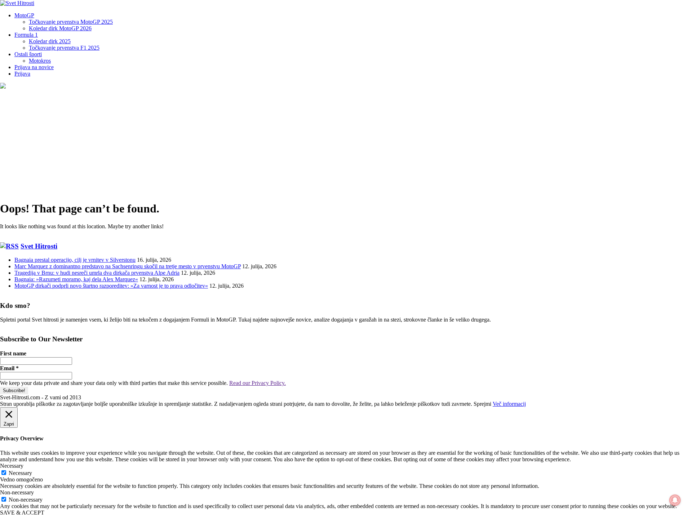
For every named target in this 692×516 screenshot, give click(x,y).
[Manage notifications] (675, 500)
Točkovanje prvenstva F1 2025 (64, 48)
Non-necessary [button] (17, 492)
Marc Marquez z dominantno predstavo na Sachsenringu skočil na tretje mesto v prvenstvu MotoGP (127, 266)
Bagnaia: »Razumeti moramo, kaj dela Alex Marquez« (76, 279)
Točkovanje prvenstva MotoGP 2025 (71, 22)
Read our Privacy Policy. (257, 383)
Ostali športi (28, 54)
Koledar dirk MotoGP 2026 (60, 28)
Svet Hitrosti (39, 246)
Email (9, 368)
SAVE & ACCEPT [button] (22, 513)
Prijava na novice (34, 67)
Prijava (22, 74)
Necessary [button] (11, 466)
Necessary (20, 473)
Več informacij (509, 404)
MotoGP (24, 15)
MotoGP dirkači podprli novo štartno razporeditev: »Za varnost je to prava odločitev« (111, 286)
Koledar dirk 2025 (50, 41)
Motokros (40, 61)
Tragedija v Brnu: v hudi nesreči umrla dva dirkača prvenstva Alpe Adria (96, 273)
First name (13, 353)
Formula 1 (26, 35)
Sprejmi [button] (482, 404)
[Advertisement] (346, 144)
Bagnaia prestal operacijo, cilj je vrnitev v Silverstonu (75, 260)
